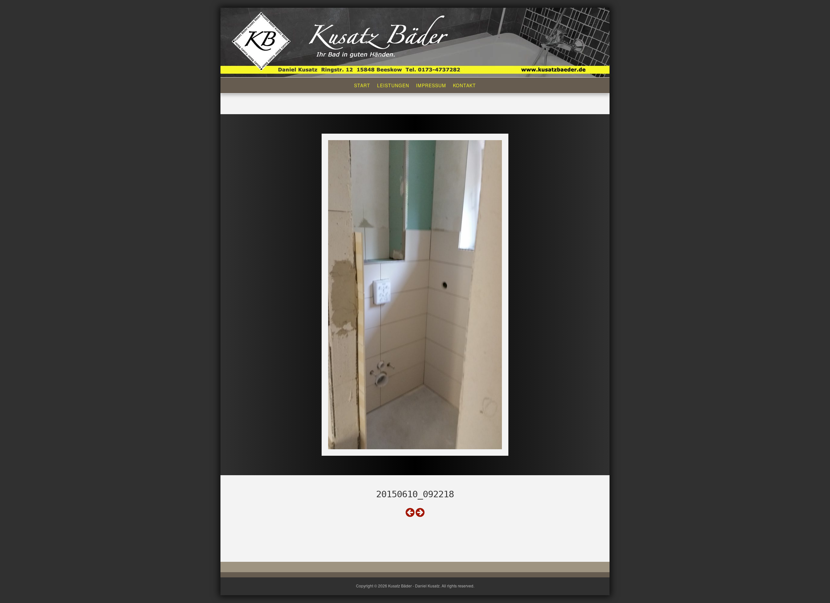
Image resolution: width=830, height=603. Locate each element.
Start (362, 85)
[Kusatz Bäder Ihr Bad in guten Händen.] (415, 42)
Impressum (431, 85)
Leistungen (393, 85)
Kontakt (464, 85)
